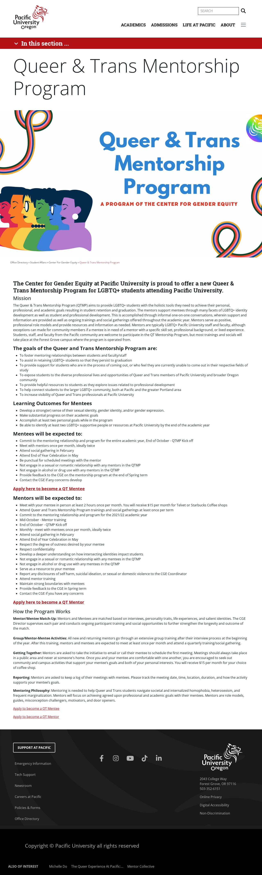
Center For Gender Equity (63, 262)
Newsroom (23, 785)
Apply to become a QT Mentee (36, 708)
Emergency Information (33, 763)
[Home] (31, 17)
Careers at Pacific (28, 796)
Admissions (164, 24)
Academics (133, 24)
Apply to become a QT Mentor (36, 716)
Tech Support (25, 774)
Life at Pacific (199, 24)
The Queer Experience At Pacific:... (97, 866)
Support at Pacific (34, 747)
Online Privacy (211, 797)
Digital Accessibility (214, 805)
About (228, 24)
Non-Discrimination (215, 813)
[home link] (222, 757)
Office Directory (19, 262)
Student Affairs (38, 262)
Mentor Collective (140, 866)
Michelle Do (58, 866)
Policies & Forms (27, 807)
